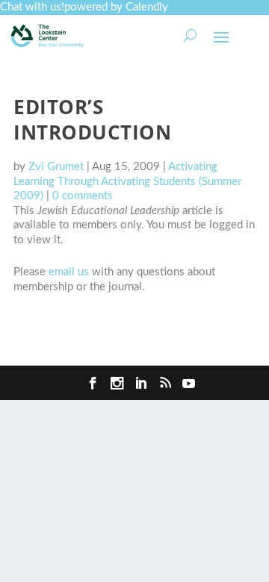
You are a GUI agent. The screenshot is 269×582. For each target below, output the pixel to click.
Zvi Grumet (56, 166)
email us (69, 272)
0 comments (82, 195)
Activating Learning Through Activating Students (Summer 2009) (127, 181)
